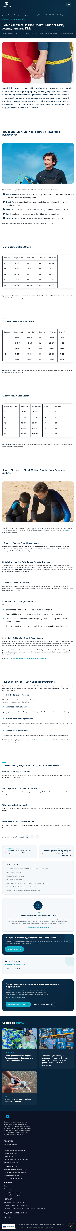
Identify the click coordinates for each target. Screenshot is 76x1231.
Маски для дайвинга (10, 1144)
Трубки (6, 1147)
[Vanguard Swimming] (8, 1117)
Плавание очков (9, 1156)
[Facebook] (5, 1217)
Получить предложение (16, 1004)
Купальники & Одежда (11, 1162)
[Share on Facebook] (32, 837)
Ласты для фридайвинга (11, 1153)
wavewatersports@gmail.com (16, 964)
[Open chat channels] (71, 1226)
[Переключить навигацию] (68, 4)
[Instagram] (9, 1217)
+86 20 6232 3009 (13, 968)
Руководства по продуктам (23, 15)
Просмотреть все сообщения (37, 927)
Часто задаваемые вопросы (13, 1192)
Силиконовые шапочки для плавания (16, 1159)
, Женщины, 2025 (30, 658)
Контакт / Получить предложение (15, 1195)
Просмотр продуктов (42, 1004)
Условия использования (35, 1228)
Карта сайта (49, 1228)
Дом (3, 15)
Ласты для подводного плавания (14, 1150)
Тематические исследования (13, 1178)
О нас (6, 1186)
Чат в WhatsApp (12, 949)
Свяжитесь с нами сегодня (42, 740)
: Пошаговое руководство (27, 869)
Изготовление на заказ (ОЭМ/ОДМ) (15, 1169)
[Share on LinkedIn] (27, 837)
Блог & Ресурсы (9, 1189)
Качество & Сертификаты (12, 1175)
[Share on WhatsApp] (37, 837)
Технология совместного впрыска (15, 1172)
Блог (9, 15)
